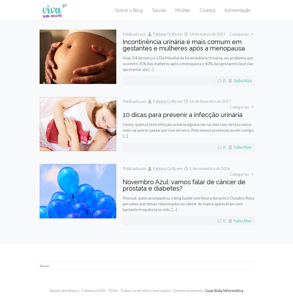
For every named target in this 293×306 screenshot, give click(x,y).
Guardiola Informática (224, 290)
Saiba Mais (243, 80)
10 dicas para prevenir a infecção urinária (182, 115)
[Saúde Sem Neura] (54, 10)
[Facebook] (143, 299)
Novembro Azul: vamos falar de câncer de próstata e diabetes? (184, 185)
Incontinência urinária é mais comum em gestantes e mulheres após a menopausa (184, 45)
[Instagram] (149, 299)
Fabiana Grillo (165, 34)
